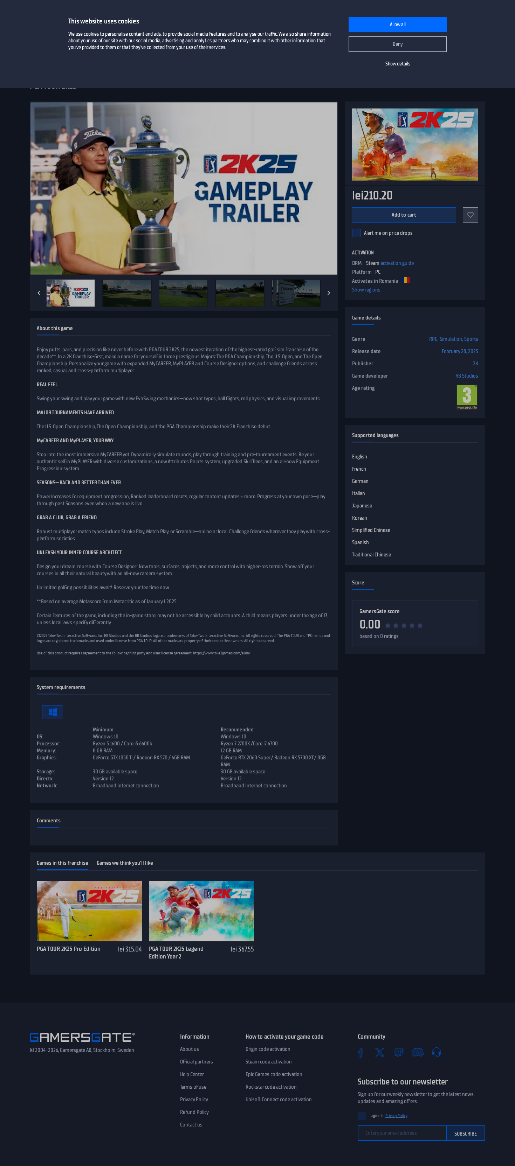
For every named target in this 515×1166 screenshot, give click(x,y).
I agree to (388, 1115)
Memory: (46, 750)
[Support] (436, 1052)
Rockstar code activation (271, 1086)
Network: (47, 785)
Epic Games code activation (274, 1074)
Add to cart (404, 214)
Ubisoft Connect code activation (279, 1099)
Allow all (398, 24)
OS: (40, 736)
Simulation (451, 339)
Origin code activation (268, 1049)
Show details (397, 64)
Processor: (48, 743)
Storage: (46, 771)
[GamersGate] (82, 1043)
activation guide (397, 263)
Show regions (366, 289)
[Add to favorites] (470, 215)
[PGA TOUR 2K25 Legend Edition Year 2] (201, 911)
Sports (471, 339)
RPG (433, 339)
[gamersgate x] (379, 1052)
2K (475, 363)
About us (189, 1049)
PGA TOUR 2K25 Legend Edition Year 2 (176, 953)
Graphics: (47, 757)
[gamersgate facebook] (360, 1052)
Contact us (191, 1124)
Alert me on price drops (388, 233)
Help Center (192, 1074)
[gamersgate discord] (417, 1052)
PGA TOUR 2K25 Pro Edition (69, 949)
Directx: (45, 778)
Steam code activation (269, 1061)
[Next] (328, 292)
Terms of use (193, 1086)
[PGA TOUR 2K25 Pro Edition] (89, 911)
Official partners (196, 1061)
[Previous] (38, 292)
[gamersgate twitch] (398, 1052)
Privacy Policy (194, 1099)
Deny (398, 44)
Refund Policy (194, 1112)
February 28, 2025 (460, 351)
